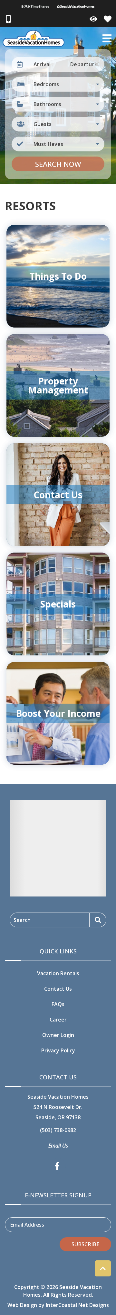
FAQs (58, 1004)
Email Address (27, 1224)
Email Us (58, 1145)
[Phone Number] (8, 19)
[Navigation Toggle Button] (107, 38)
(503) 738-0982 (58, 1130)
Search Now (58, 164)
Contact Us (58, 988)
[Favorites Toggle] (107, 19)
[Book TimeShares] (35, 6)
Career (58, 1019)
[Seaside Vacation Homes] (76, 6)
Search (22, 919)
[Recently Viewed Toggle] (93, 19)
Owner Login (58, 1035)
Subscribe (85, 1244)
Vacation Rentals (58, 973)
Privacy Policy (58, 1050)
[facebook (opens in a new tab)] (58, 1166)
